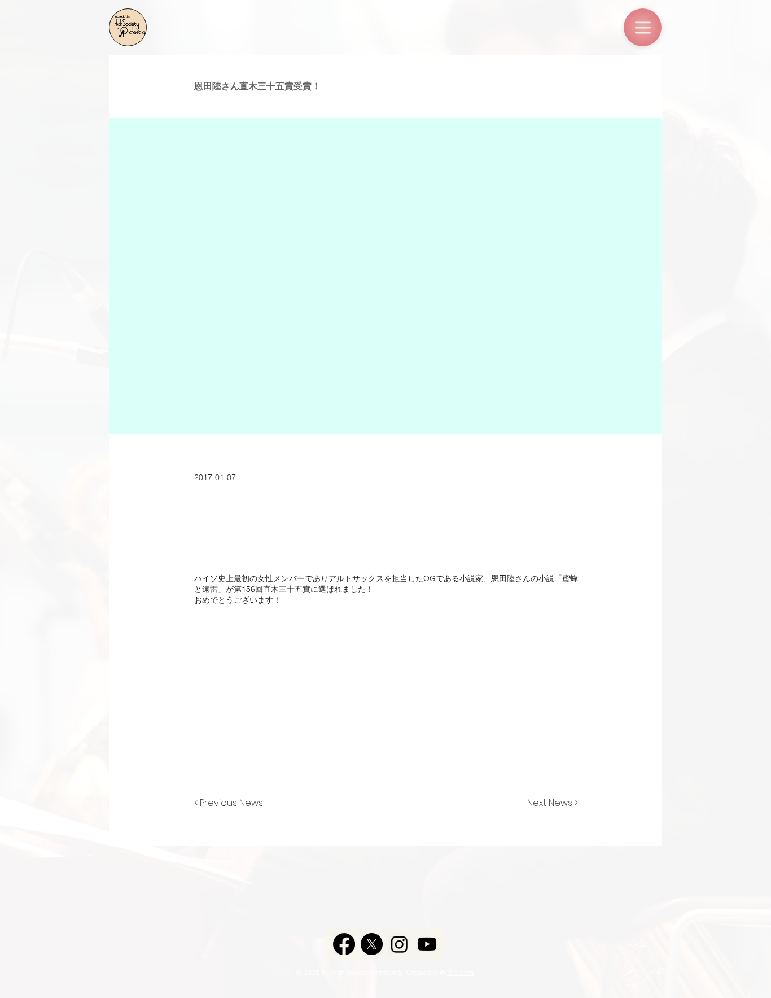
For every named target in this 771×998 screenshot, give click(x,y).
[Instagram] (399, 944)
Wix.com (460, 972)
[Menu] (643, 27)
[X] (372, 944)
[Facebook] (344, 944)
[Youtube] (427, 944)
